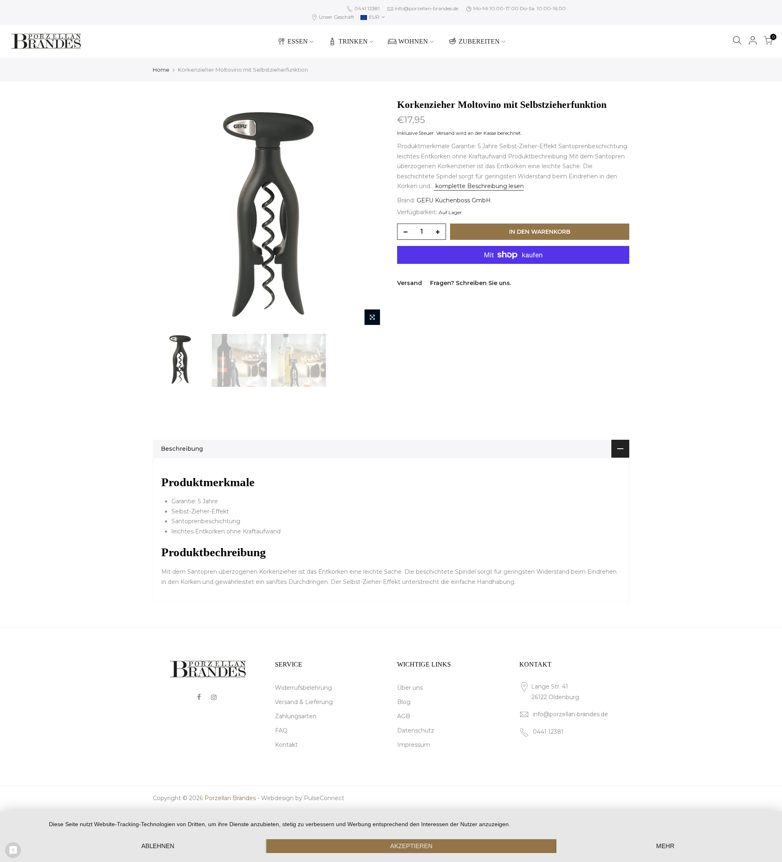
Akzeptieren (411, 845)
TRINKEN (353, 41)
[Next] (370, 213)
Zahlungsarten (295, 716)
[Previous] (167, 213)
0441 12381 (366, 8)
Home (161, 69)
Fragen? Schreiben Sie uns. (470, 283)
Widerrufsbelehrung (303, 687)
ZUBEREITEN (479, 41)
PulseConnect (324, 798)
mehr (665, 845)
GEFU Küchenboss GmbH (454, 200)
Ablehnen (157, 845)
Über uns (410, 687)
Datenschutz (415, 730)
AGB (403, 716)
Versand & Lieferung (304, 702)
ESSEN (298, 41)
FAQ (281, 730)
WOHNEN (413, 41)
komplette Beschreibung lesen (479, 186)
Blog (404, 702)
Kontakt (286, 744)
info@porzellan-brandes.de (426, 8)
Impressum (413, 744)
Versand (445, 133)
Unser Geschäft (336, 17)
